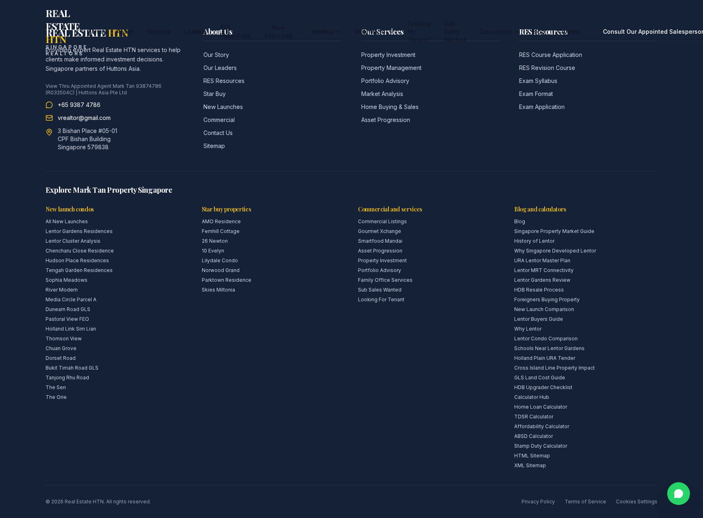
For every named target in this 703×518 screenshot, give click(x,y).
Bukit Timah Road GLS (72, 368)
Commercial (370, 31)
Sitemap (214, 145)
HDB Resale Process (539, 290)
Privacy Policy (538, 501)
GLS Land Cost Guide (539, 377)
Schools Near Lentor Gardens (549, 348)
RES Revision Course (547, 67)
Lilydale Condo (220, 260)
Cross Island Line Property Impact (554, 368)
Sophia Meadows (66, 280)
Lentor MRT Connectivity (544, 270)
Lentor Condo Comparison (546, 338)
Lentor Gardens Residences (79, 231)
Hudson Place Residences (77, 260)
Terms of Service (585, 501)
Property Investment (382, 260)
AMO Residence (221, 221)
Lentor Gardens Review (542, 280)
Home (95, 31)
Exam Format (536, 93)
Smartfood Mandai (380, 241)
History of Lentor (534, 241)
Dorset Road (61, 358)
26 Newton (215, 241)
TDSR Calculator (533, 417)
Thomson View (64, 338)
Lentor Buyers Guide (538, 319)
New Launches (278, 31)
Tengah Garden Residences (79, 270)
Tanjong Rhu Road (67, 377)
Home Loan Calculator (540, 407)
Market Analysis (382, 93)
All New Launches (67, 221)
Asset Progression (385, 119)
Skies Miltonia (218, 290)
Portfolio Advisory (385, 80)
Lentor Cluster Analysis (73, 241)
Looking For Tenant (381, 299)
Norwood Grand (221, 270)
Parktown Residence (226, 280)
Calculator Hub (531, 397)
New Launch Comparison (544, 309)
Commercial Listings (382, 221)
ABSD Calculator (533, 436)
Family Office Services (385, 280)
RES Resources (235, 31)
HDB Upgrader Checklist (543, 387)
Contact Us (218, 132)
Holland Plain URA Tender (544, 358)
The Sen (56, 387)
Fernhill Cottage (221, 231)
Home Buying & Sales (390, 106)
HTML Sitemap (532, 456)
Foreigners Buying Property (547, 299)
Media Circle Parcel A (71, 299)
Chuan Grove (61, 348)
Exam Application (542, 106)
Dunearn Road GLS (68, 309)
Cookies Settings (636, 501)
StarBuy (323, 31)
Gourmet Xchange (379, 231)
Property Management (391, 67)
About (125, 31)
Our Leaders (220, 67)
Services (158, 31)
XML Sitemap (530, 465)
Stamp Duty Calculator (540, 446)
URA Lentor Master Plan (542, 260)
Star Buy (214, 93)
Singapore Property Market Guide (554, 231)
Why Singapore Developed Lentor (555, 251)
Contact (569, 31)
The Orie (56, 397)
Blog (538, 31)
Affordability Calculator (541, 426)
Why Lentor (527, 329)
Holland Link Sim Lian (71, 329)
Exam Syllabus (538, 80)
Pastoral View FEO (67, 319)
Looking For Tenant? (419, 31)
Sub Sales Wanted (455, 31)
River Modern (62, 290)
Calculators (495, 31)
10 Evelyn (213, 251)
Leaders (195, 31)
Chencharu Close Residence (80, 251)
